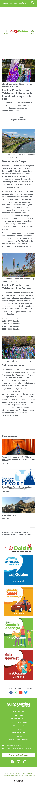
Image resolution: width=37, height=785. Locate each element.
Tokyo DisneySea (9, 515)
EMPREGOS (18, 729)
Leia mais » (6, 464)
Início (4, 532)
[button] (11, 693)
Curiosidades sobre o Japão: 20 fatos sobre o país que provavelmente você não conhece (18, 459)
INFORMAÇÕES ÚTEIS (18, 719)
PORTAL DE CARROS (18, 733)
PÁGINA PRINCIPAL (18, 712)
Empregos (13, 3)
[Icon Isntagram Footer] (18, 761)
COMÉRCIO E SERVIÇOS (19, 722)
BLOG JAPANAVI (18, 715)
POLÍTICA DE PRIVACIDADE (18, 740)
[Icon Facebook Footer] (12, 761)
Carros (5, 3)
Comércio (22, 3)
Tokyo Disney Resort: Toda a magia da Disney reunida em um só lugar (17, 488)
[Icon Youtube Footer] (24, 761)
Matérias (10, 532)
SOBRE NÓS (18, 736)
